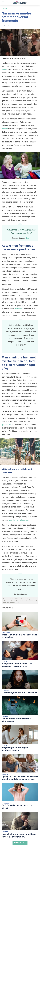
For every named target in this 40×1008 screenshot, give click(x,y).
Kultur (4, 661)
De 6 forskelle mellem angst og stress (17, 806)
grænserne (6, 424)
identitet (18, 309)
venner (4, 69)
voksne (5, 129)
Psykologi (5, 8)
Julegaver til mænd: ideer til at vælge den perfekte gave (17, 665)
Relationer (6, 632)
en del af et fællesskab (18, 520)
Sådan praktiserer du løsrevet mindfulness (16, 720)
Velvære (5, 716)
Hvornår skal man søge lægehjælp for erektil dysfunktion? (19, 835)
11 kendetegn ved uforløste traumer (19, 692)
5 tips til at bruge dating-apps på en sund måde (20, 636)
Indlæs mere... (20, 843)
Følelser (5, 774)
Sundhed (5, 832)
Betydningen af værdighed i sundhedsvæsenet (16, 748)
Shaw (28, 238)
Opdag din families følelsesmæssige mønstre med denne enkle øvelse (20, 777)
